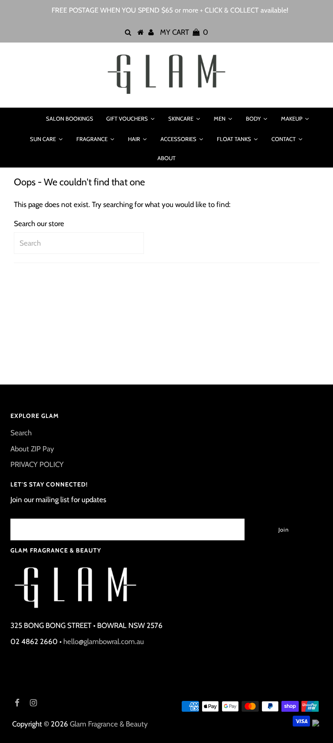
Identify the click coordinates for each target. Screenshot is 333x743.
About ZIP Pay (32, 448)
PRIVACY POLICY (37, 464)
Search (21, 432)
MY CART (184, 32)
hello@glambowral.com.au (103, 641)
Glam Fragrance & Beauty (109, 724)
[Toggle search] (28, 118)
